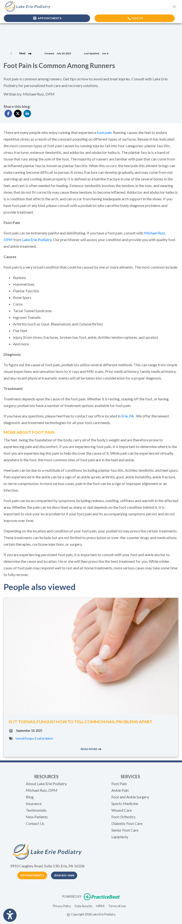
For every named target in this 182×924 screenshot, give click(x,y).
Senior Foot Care (124, 830)
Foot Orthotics (123, 816)
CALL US (137, 18)
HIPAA (100, 906)
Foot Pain (119, 783)
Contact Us (35, 823)
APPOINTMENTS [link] (49, 18)
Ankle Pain (120, 790)
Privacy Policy (62, 906)
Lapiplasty (119, 836)
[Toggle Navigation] (174, 6)
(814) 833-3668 (64, 875)
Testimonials (36, 810)
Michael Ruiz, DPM (41, 790)
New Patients (37, 816)
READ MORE (89, 749)
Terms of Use (117, 906)
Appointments (32, 875)
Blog (30, 797)
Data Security (83, 906)
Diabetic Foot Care (126, 823)
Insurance (33, 803)
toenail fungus (25, 738)
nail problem (45, 738)
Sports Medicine (124, 803)
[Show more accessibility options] (10, 915)
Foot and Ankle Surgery (130, 797)
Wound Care (121, 810)
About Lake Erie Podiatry (46, 783)
